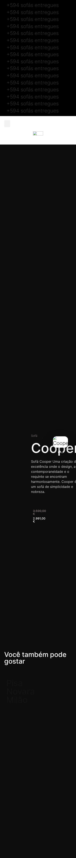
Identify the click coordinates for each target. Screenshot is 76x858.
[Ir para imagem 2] (62, 452)
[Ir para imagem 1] (59, 452)
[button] (7, 123)
